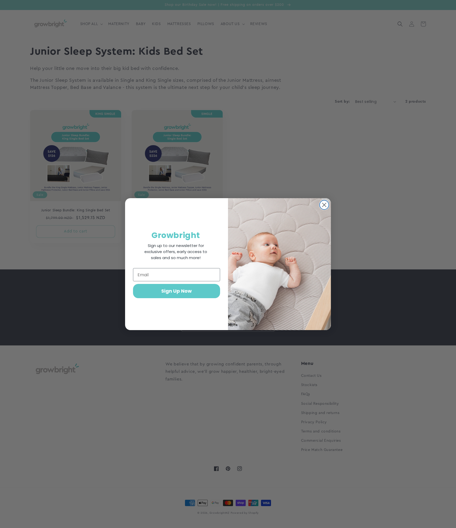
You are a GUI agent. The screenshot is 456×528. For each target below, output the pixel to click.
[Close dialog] (324, 205)
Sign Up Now (176, 291)
